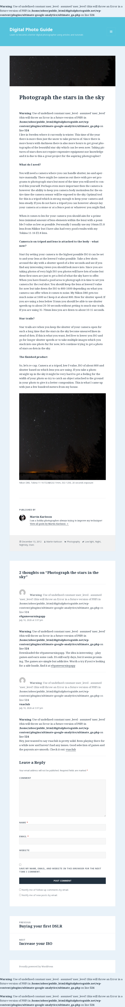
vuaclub (24, 704)
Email (24, 836)
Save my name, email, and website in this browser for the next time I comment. (60, 870)
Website (24, 850)
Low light (89, 541)
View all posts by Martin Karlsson (48, 523)
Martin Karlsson (54, 541)
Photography (73, 541)
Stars (31, 544)
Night (98, 541)
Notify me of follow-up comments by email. (45, 889)
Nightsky (23, 544)
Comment (25, 777)
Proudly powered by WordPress (36, 966)
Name (23, 822)
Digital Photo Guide (31, 29)
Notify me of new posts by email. (40, 895)
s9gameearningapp (32, 616)
